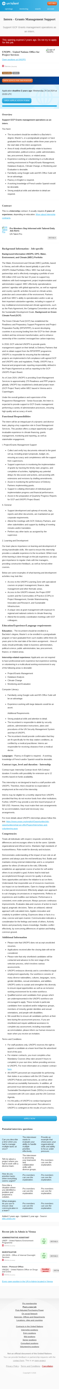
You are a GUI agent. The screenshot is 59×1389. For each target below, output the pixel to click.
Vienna (8, 66)
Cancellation (47, 1366)
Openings (9, 9)
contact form (18, 1360)
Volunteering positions (29, 1347)
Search (38, 9)
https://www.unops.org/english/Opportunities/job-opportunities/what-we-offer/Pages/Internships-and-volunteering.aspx (25, 825)
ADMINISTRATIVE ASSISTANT (15, 1238)
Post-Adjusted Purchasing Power (29, 1310)
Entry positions (29, 1333)
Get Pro (52, 3)
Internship (7, 73)
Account (50, 9)
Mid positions (29, 1337)
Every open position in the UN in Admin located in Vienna (27, 1281)
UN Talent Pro (16, 234)
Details (52, 238)
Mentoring (23, 9)
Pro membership (29, 1304)
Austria (14, 66)
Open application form (16, 100)
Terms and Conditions (30, 1366)
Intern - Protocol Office (12, 1267)
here (10, 1069)
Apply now (29, 1118)
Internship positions (29, 1330)
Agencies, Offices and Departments (29, 1317)
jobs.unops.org (8, 1218)
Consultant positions (29, 1343)
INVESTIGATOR (9, 1252)
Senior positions (29, 1340)
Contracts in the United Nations (29, 1326)
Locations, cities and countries (29, 1320)
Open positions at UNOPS (14, 59)
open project (40, 1360)
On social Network (29, 1314)
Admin (16, 73)
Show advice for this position (17, 81)
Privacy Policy (12, 1366)
